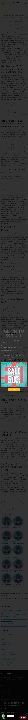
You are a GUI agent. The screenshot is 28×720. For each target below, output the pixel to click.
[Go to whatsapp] (3, 716)
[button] (26, 330)
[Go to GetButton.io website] (3, 718)
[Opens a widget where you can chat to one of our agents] (23, 717)
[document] (14, 360)
